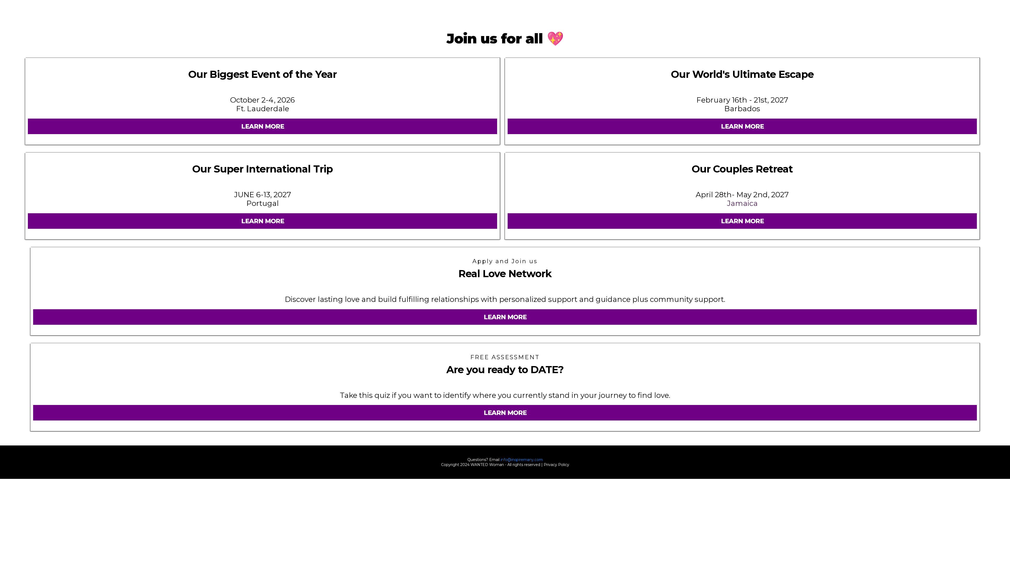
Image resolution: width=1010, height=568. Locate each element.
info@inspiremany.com (522, 459)
